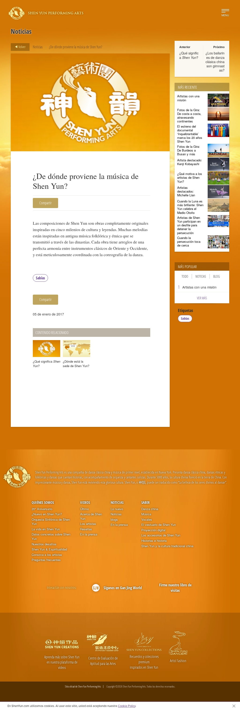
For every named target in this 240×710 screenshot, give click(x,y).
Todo (185, 276)
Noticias (38, 46)
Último (84, 509)
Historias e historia (154, 541)
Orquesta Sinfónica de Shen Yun (51, 521)
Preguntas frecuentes (46, 560)
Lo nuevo (117, 509)
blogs (114, 519)
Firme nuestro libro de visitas (175, 587)
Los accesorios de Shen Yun (160, 535)
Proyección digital (153, 530)
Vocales (146, 519)
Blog (216, 276)
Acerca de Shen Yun (91, 516)
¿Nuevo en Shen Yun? (47, 514)
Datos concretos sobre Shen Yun (51, 536)
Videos (85, 502)
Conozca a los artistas (47, 555)
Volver (22, 46)
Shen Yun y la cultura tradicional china (167, 546)
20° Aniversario (42, 509)
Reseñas (86, 529)
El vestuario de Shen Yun (158, 525)
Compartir (45, 202)
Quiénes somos (43, 502)
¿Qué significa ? (189, 55)
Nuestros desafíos (44, 544)
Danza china (149, 509)
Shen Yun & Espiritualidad (49, 549)
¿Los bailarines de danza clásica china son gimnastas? (215, 61)
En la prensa (88, 534)
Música (146, 514)
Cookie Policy (126, 706)
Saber (145, 502)
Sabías (40, 278)
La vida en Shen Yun (46, 529)
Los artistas (88, 524)
